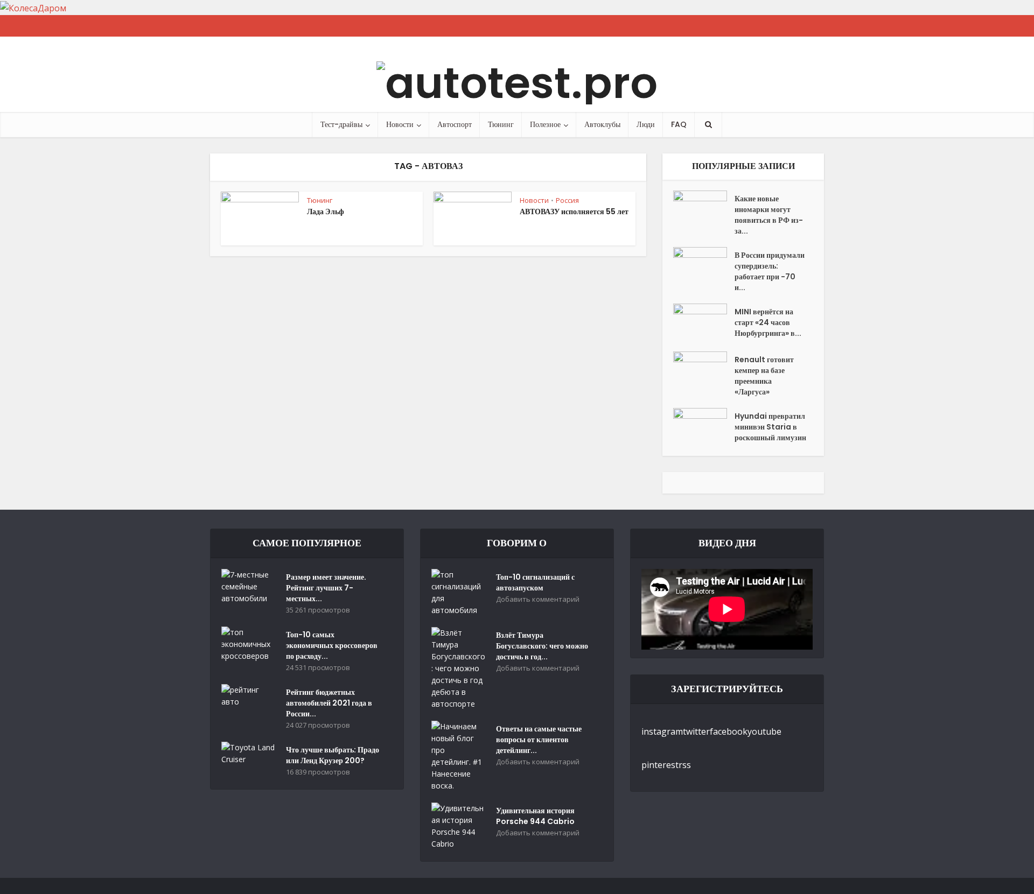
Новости (400, 124)
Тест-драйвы (341, 124)
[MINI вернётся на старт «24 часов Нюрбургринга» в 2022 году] (704, 322)
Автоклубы (602, 124)
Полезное (545, 124)
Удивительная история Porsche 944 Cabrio (535, 816)
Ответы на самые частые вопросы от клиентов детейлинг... (539, 739)
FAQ (679, 124)
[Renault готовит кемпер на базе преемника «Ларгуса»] (704, 370)
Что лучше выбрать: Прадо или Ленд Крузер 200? (332, 755)
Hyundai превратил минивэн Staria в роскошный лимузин (770, 427)
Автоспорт (454, 124)
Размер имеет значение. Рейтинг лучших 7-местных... (326, 588)
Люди (646, 124)
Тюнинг (501, 124)
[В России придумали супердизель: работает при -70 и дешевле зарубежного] (704, 265)
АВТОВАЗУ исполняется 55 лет (574, 211)
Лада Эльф (325, 211)
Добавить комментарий (537, 599)
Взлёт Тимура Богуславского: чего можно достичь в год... (542, 646)
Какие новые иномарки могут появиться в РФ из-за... (769, 214)
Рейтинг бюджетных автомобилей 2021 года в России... (329, 703)
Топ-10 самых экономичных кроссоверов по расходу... (332, 645)
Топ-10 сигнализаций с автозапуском (535, 582)
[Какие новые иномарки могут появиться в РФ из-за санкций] (704, 209)
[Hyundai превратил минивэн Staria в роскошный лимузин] (704, 426)
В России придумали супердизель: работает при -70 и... (770, 271)
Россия (567, 200)
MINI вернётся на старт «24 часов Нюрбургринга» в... (768, 322)
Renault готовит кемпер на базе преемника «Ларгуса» (764, 375)
